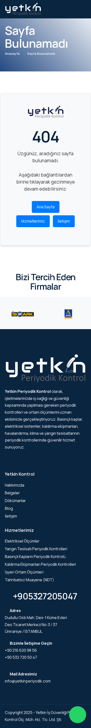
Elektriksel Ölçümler (22, 541)
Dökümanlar (15, 500)
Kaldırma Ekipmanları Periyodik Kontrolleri (40, 564)
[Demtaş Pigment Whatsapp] (77, 714)
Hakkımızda (14, 485)
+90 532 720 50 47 (21, 657)
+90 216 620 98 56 (21, 650)
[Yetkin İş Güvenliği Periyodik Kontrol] (23, 9)
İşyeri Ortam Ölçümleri (24, 572)
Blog (9, 508)
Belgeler (12, 493)
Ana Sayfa (46, 206)
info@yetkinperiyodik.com (28, 681)
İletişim (64, 221)
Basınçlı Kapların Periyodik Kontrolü (35, 556)
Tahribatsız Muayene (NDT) (29, 579)
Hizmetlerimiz (33, 221)
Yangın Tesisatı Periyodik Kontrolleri (36, 548)
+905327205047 (44, 596)
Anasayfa (12, 53)
